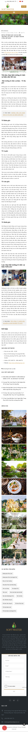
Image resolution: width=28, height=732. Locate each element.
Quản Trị (22, 32)
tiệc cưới (5, 592)
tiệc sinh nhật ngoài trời (8, 596)
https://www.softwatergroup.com (17, 363)
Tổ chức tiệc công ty (7, 603)
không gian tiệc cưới (7, 573)
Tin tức (15, 32)
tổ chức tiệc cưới (19, 603)
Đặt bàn (24, 6)
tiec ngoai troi (15, 588)
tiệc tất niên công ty (7, 599)
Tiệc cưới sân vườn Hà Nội (16, 592)
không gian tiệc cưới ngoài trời (10, 577)
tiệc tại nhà (19, 596)
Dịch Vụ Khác (10, 32)
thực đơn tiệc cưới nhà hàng (9, 584)
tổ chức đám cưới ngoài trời (9, 611)
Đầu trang (24, 724)
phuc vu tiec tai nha (7, 581)
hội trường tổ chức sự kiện (11, 52)
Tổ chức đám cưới (7, 607)
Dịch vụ (5, 32)
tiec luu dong (6, 588)
